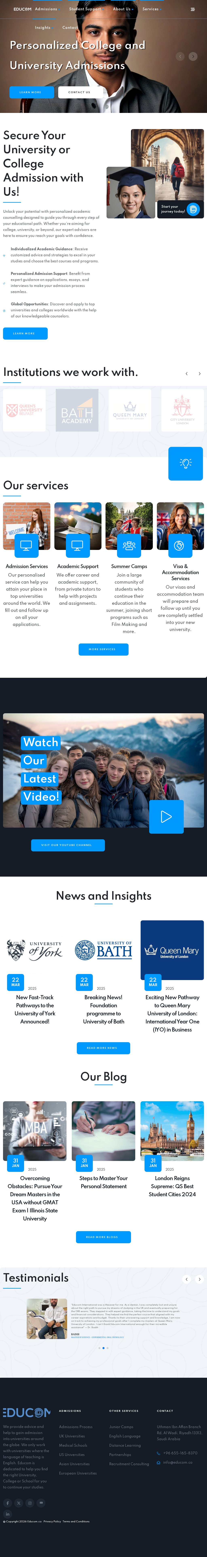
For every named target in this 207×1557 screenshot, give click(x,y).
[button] (193, 56)
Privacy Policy (52, 1521)
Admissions (46, 9)
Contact (70, 27)
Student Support (85, 9)
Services (151, 9)
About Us (122, 9)
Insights (43, 27)
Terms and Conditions (76, 1521)
